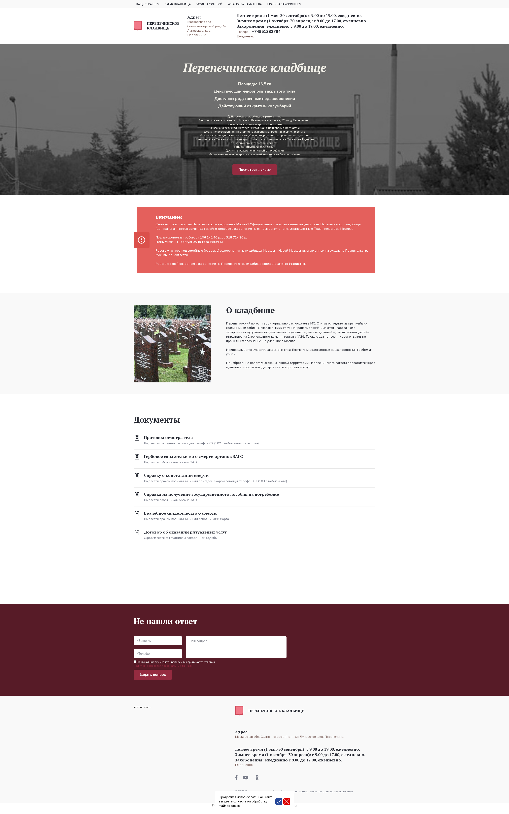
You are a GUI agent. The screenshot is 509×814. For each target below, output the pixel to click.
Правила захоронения (284, 4)
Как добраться (147, 4)
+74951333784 (266, 31)
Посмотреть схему (254, 169)
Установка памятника (245, 4)
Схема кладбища (178, 4)
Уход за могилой (209, 4)
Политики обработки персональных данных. (163, 666)
